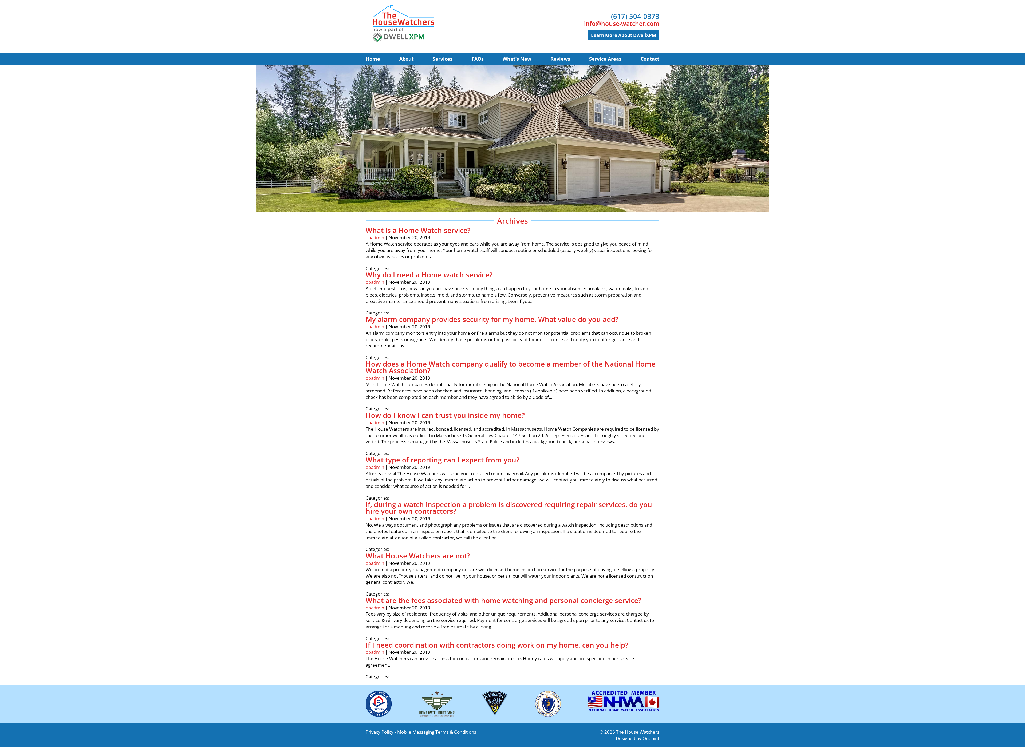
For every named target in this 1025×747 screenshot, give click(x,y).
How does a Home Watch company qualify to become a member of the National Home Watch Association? (510, 367)
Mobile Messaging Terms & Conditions (436, 732)
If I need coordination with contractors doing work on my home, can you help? (497, 644)
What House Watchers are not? (418, 555)
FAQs (478, 59)
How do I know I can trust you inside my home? (445, 415)
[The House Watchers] (403, 23)
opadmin (375, 237)
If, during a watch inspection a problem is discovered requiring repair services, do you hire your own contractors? (509, 508)
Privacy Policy (379, 732)
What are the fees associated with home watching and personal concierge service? (503, 600)
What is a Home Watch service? (418, 230)
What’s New (517, 59)
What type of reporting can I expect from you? (442, 459)
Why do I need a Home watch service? (429, 274)
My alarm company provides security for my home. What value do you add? (492, 319)
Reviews (560, 59)
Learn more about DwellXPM (623, 35)
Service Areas (605, 59)
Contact (650, 59)
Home (373, 59)
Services (442, 59)
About (406, 59)
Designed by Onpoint (637, 738)
